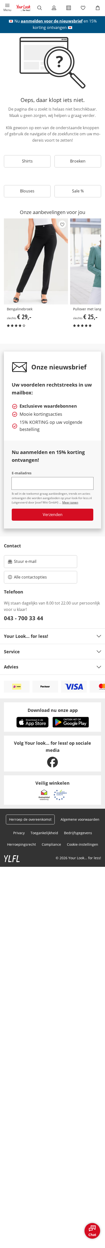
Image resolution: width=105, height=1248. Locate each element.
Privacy (19, 833)
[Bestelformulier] (68, 8)
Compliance (51, 844)
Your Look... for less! (26, 636)
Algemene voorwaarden (80, 819)
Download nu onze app (53, 710)
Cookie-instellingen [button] (82, 844)
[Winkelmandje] (97, 8)
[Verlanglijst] (83, 8)
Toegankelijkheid (44, 833)
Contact (12, 546)
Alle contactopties (30, 577)
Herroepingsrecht (21, 844)
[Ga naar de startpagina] (23, 8)
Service (12, 652)
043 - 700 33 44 (23, 618)
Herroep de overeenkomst (30, 819)
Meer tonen (70, 502)
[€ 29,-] (36, 261)
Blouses (27, 191)
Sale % (78, 191)
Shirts (27, 161)
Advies (11, 667)
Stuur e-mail (25, 563)
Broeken (77, 161)
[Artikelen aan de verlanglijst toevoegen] (62, 224)
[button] (7, 8)
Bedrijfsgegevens (78, 833)
